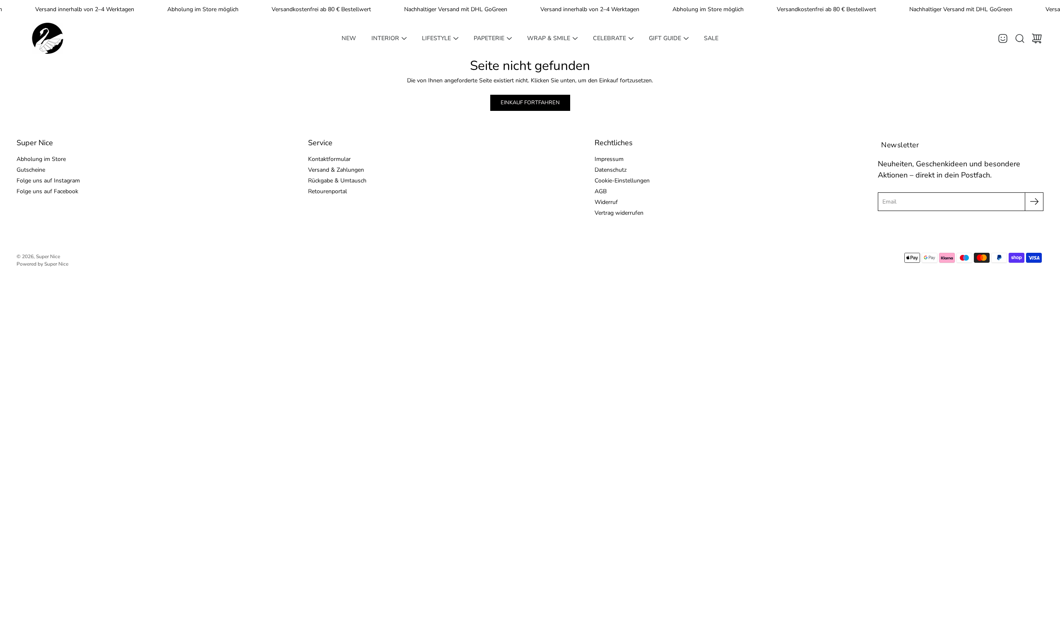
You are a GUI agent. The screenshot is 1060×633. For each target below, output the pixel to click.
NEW (349, 38)
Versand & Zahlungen (336, 170)
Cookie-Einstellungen (622, 181)
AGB (601, 191)
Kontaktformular (329, 159)
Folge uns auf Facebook (47, 191)
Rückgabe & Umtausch (337, 181)
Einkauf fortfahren (530, 102)
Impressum (609, 159)
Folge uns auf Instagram (48, 181)
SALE (711, 38)
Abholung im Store (41, 159)
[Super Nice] (48, 38)
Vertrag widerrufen (619, 213)
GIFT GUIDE (665, 38)
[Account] (1002, 38)
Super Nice (48, 256)
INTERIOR (385, 38)
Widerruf (606, 202)
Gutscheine (31, 170)
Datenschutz (610, 170)
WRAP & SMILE (548, 38)
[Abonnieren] (1034, 201)
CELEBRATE (609, 38)
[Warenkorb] (1036, 38)
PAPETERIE (489, 38)
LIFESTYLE (436, 38)
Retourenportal (327, 191)
